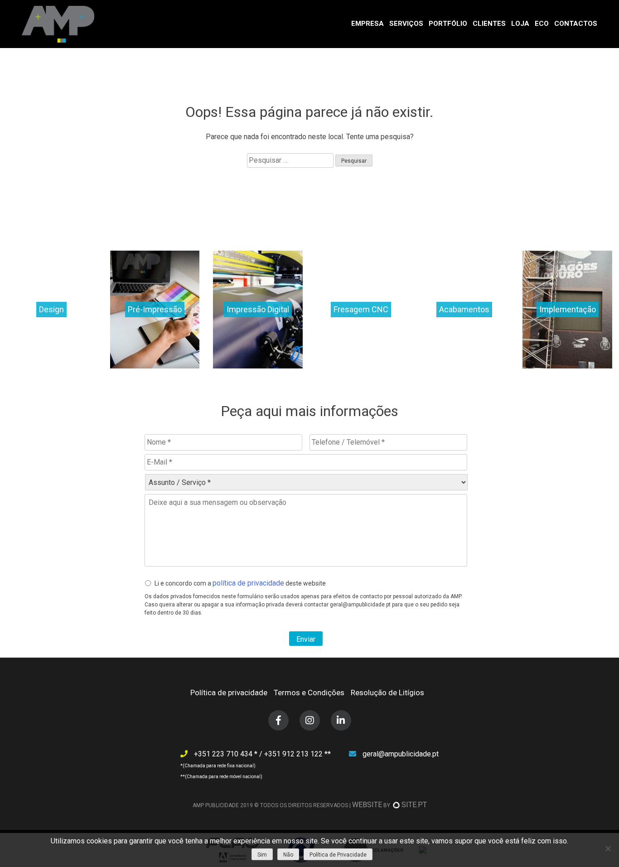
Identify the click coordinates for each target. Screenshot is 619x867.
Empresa (367, 23)
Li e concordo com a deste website (240, 583)
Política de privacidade (228, 692)
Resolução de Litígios (387, 692)
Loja (520, 23)
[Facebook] (278, 720)
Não (288, 855)
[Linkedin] (341, 720)
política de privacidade (248, 583)
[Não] (607, 848)
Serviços (406, 23)
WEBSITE (367, 804)
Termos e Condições (309, 692)
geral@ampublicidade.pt (401, 754)
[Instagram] (310, 720)
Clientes (489, 23)
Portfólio (448, 23)
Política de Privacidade (338, 855)
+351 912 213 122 (294, 754)
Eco (542, 23)
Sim (262, 855)
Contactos (575, 23)
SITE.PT (414, 804)
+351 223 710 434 (224, 754)
